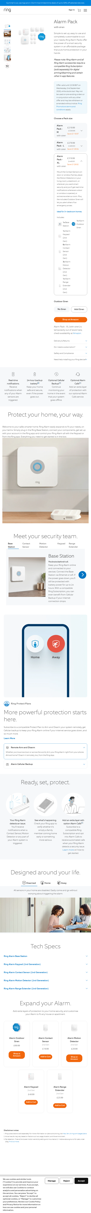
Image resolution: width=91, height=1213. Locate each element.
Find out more (14, 1142)
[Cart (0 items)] (79, 9)
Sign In (72, 10)
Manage (52, 1181)
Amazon (77, 333)
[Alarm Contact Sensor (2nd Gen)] (45, 1027)
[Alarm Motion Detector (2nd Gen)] (74, 1027)
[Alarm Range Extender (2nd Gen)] (60, 1076)
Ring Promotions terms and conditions (69, 106)
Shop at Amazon (16, 1055)
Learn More (9, 738)
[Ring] (9, 10)
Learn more (68, 849)
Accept (81, 1181)
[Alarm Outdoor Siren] (17, 1027)
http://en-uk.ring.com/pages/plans (75, 1134)
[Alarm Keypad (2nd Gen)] (31, 1076)
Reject (66, 1181)
